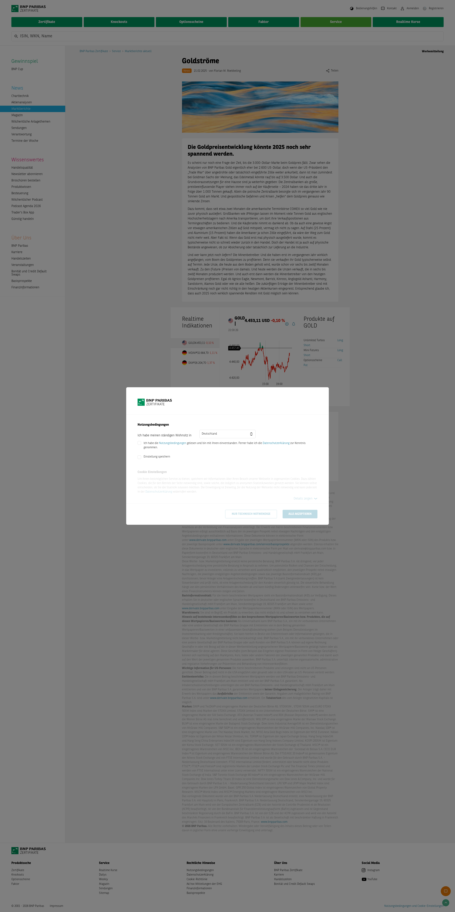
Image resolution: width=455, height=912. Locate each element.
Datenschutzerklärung (276, 443)
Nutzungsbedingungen (172, 443)
